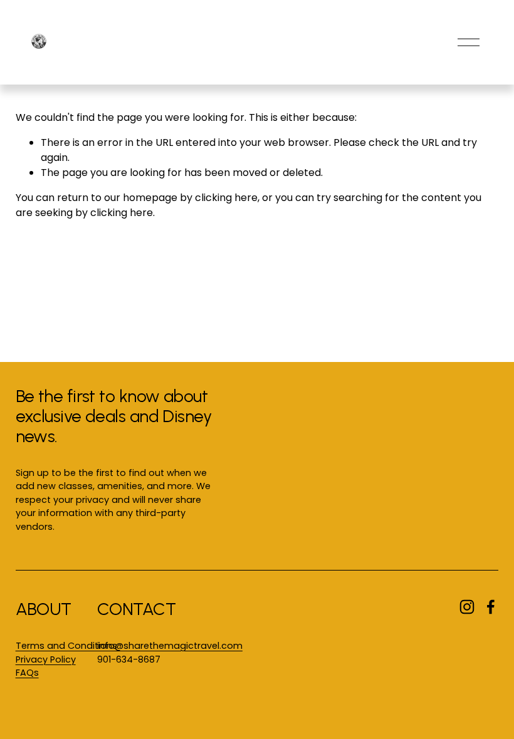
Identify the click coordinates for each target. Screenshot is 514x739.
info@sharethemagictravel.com (170, 645)
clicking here (226, 197)
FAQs (27, 672)
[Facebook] (490, 606)
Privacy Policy (46, 659)
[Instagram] (467, 606)
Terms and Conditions (66, 645)
